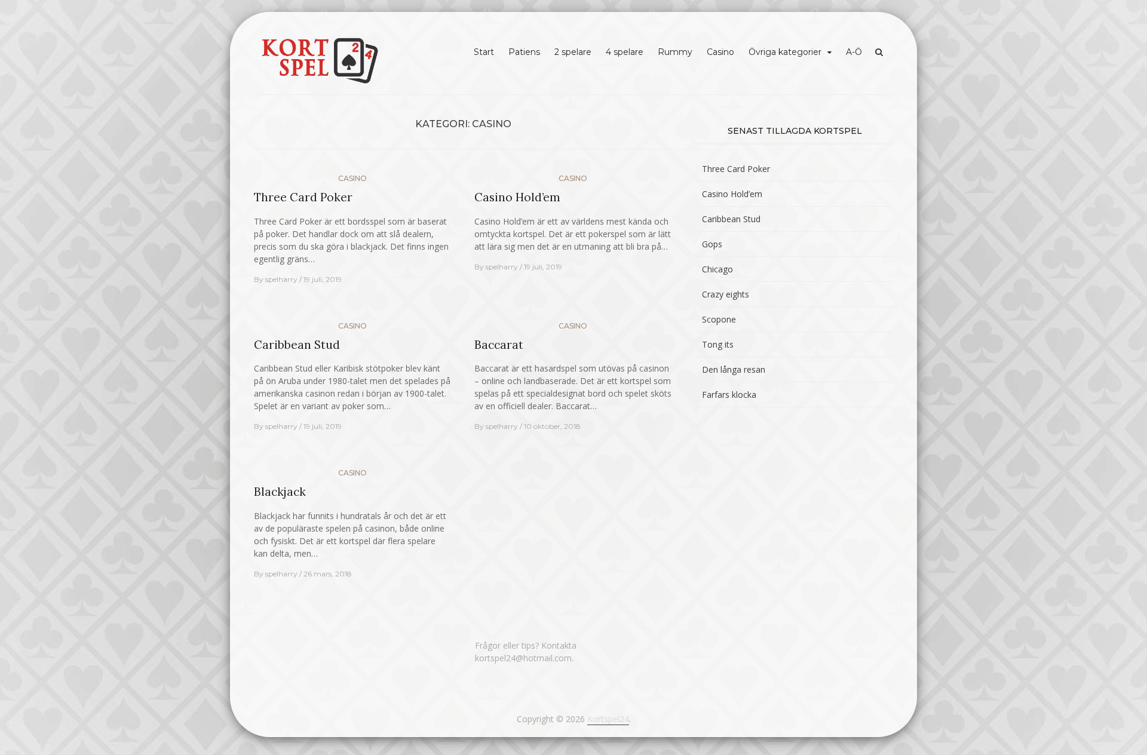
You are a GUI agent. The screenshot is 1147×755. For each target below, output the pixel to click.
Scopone (719, 319)
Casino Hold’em (517, 197)
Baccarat (498, 344)
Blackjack (280, 491)
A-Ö (854, 52)
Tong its (718, 344)
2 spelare (572, 52)
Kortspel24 (608, 719)
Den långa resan (733, 369)
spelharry (281, 279)
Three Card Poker (303, 197)
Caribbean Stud (297, 344)
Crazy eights (725, 294)
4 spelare (624, 52)
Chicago (717, 269)
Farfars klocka (729, 394)
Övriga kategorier (785, 52)
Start (484, 52)
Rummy (675, 52)
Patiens (524, 52)
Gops (712, 244)
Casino (720, 52)
